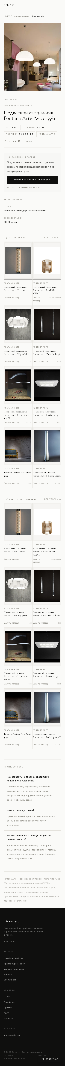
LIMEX (7, 16)
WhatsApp (9, 942)
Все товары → (52, 238)
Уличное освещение (14, 969)
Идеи (6, 1012)
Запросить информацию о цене (32, 180)
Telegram (27, 141)
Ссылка (11, 141)
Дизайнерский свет (14, 958)
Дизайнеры (9, 1002)
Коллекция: (33, 127)
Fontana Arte (12, 100)
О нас (7, 996)
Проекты (8, 1007)
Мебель (8, 974)
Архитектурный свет (14, 963)
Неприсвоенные (21, 16)
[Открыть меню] (59, 5)
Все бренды (10, 979)
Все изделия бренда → (18, 105)
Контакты (8, 1018)
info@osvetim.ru (12, 1035)
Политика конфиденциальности (14, 1057)
